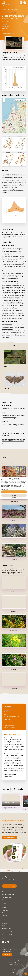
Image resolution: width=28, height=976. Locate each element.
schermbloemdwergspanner (9, 302)
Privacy (14, 966)
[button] (4, 99)
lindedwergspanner (13, 315)
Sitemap (14, 972)
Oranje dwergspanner (7, 324)
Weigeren (14, 495)
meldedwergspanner (7, 329)
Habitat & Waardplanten (8, 33)
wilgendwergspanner (17, 313)
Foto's (3, 31)
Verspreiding (5, 24)
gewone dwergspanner (7, 327)
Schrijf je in (7, 954)
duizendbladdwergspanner (9, 317)
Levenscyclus (5, 26)
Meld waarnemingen (9, 886)
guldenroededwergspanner (10, 284)
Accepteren (14, 491)
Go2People (16, 962)
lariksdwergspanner (7, 310)
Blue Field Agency (14, 964)
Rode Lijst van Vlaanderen (9, 417)
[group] (11, 805)
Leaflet (25, 132)
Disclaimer (14, 969)
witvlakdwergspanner (7, 325)
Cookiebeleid (13, 497)
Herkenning (5, 28)
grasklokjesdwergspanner (9, 318)
